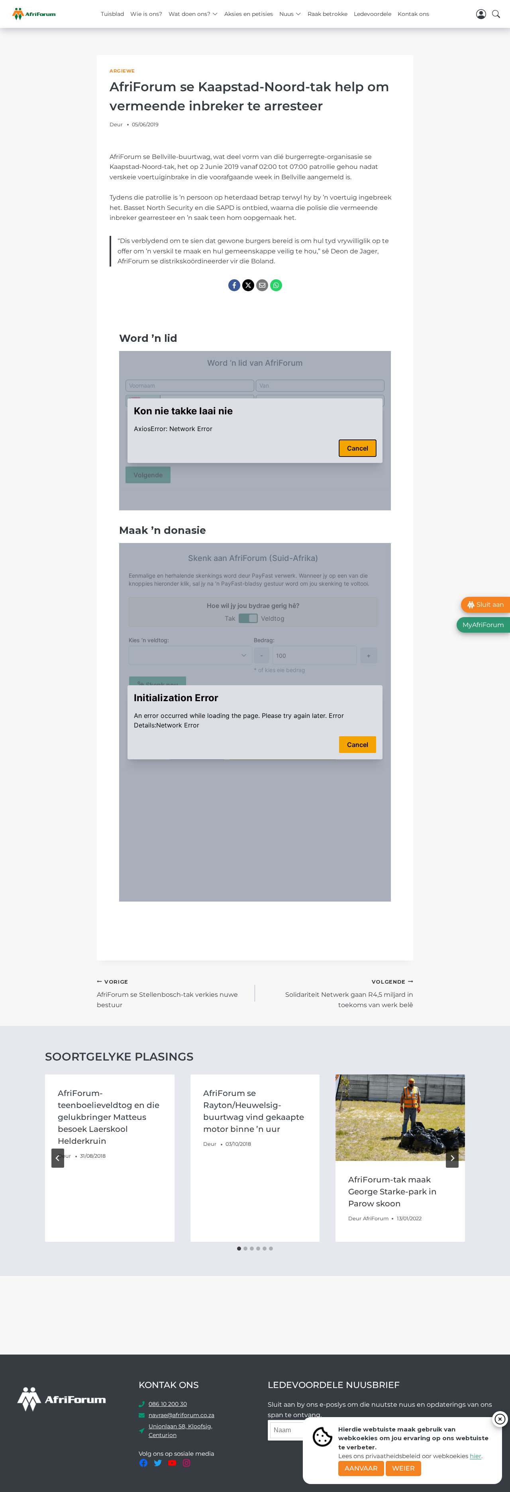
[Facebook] (234, 285)
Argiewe (122, 71)
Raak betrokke (327, 14)
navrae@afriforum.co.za (181, 1415)
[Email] (262, 285)
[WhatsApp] (276, 285)
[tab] (239, 1249)
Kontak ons (413, 14)
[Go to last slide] (57, 1158)
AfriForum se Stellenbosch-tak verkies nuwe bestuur (167, 994)
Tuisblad (112, 14)
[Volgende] (452, 1158)
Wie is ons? (146, 14)
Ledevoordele (372, 14)
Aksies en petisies (248, 14)
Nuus (286, 14)
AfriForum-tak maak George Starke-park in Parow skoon (392, 1191)
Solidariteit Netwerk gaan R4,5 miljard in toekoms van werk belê (349, 994)
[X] (248, 285)
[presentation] (400, 1117)
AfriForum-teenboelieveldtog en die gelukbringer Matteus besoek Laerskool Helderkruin (108, 1117)
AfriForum (376, 1218)
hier (475, 1456)
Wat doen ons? (189, 14)
